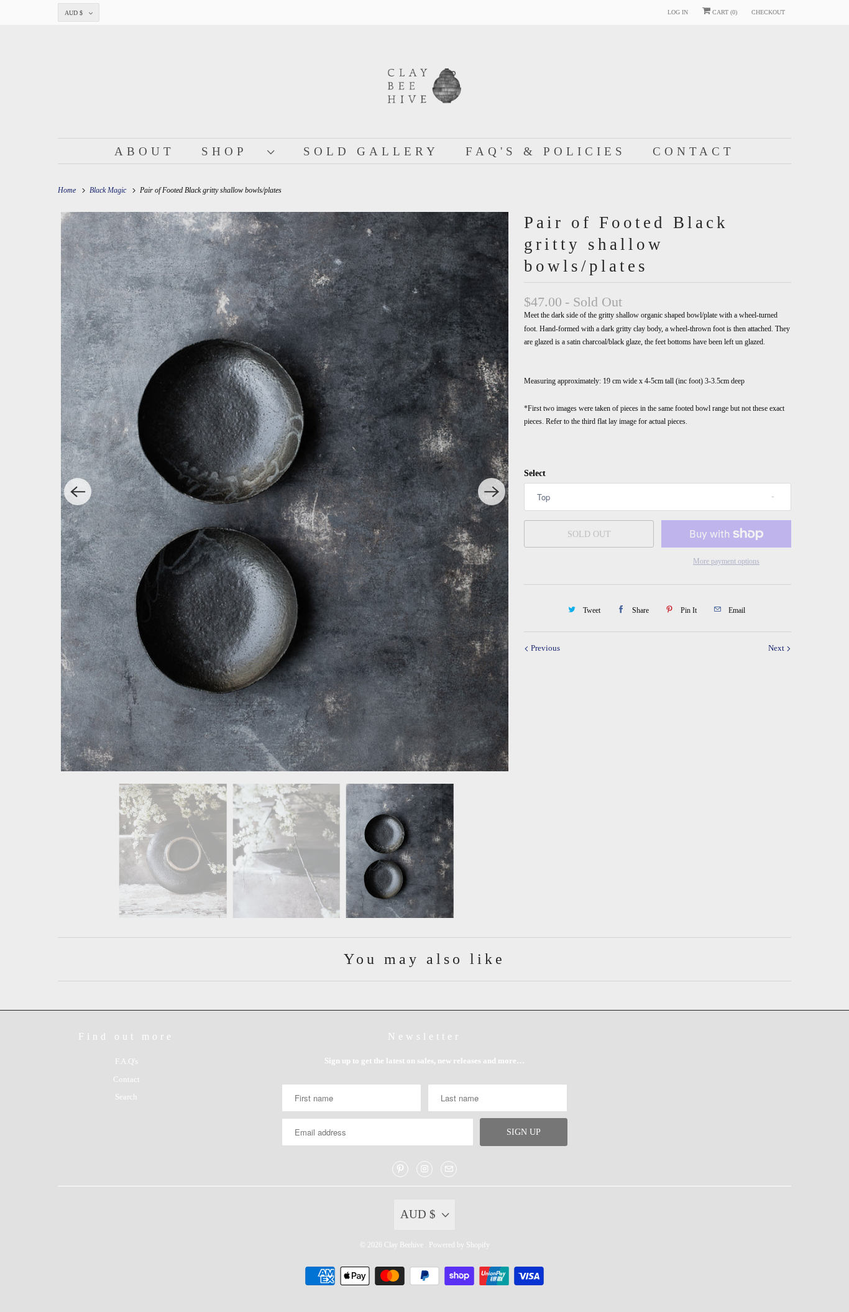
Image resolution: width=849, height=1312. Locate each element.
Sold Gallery (371, 151)
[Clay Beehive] (424, 85)
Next (777, 648)
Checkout (768, 12)
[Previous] (77, 491)
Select (535, 473)
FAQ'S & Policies (546, 151)
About (144, 151)
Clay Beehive (404, 1245)
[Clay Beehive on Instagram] (424, 1169)
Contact (694, 151)
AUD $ (74, 12)
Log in (678, 12)
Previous (544, 648)
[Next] (491, 491)
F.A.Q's (126, 1061)
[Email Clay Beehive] (449, 1169)
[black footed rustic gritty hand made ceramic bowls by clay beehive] (284, 491)
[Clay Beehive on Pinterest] (400, 1169)
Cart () (723, 12)
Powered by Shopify (459, 1245)
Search (126, 1096)
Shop (231, 151)
